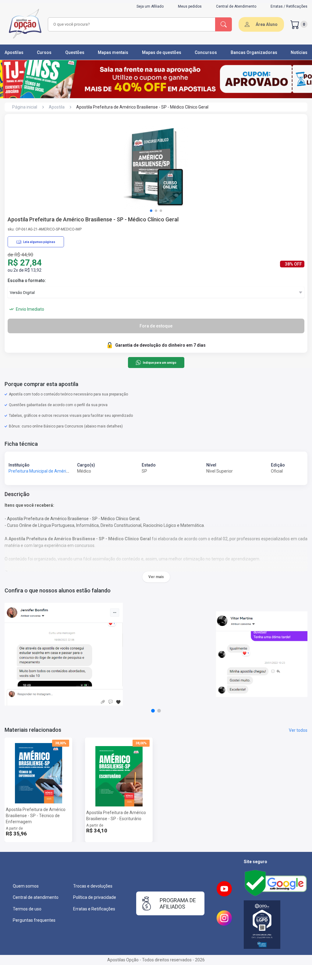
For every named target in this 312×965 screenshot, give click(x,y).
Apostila (57, 107)
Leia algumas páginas (39, 242)
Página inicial (24, 107)
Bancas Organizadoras (254, 52)
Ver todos (298, 730)
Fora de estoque (156, 325)
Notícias (299, 52)
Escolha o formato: (27, 280)
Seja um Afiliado (150, 6)
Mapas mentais (113, 52)
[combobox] (130, 24)
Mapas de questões (161, 52)
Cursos (44, 52)
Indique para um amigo (159, 362)
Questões (74, 52)
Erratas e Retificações (94, 908)
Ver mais (156, 577)
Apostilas (14, 52)
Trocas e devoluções (92, 886)
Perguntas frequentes (34, 920)
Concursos (206, 52)
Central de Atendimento (236, 6)
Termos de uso (27, 908)
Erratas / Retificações (289, 6)
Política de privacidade (94, 897)
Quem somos (26, 886)
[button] (151, 210)
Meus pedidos (190, 6)
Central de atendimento (35, 897)
